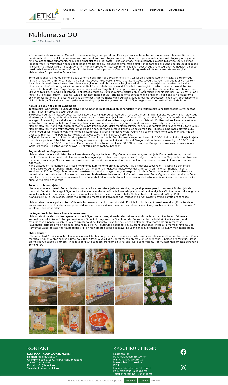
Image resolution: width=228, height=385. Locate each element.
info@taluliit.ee (46, 365)
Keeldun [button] (144, 381)
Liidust (138, 9)
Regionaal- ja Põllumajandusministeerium (130, 355)
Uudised (69, 9)
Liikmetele (176, 9)
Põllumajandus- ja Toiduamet (131, 370)
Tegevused (156, 9)
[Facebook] (183, 352)
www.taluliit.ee (50, 368)
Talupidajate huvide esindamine (104, 9)
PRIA (116, 365)
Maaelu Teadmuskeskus (127, 362)
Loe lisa (155, 381)
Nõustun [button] (130, 381)
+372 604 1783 (41, 362)
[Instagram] (183, 367)
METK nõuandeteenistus (128, 359)
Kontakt (69, 18)
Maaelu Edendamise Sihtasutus (132, 368)
